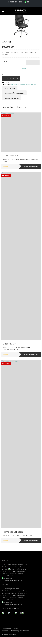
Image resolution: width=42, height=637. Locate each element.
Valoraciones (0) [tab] (11, 98)
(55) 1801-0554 (31, 2)
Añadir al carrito (10, 79)
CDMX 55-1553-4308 (15, 2)
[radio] (33, 61)
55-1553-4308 (8, 576)
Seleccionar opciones (31, 166)
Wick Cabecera (10, 155)
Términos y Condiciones (20, 631)
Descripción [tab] (9, 88)
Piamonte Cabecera (13, 531)
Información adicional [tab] (14, 93)
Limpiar (24, 68)
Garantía (5, 631)
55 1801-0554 (8, 578)
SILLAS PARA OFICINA (28, 84)
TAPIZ (5, 61)
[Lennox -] (21, 11)
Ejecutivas (15, 84)
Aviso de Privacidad (9, 634)
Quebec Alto (9, 343)
